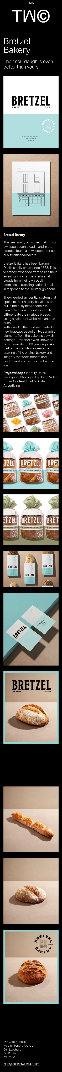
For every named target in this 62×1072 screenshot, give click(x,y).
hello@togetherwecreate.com (21, 1063)
